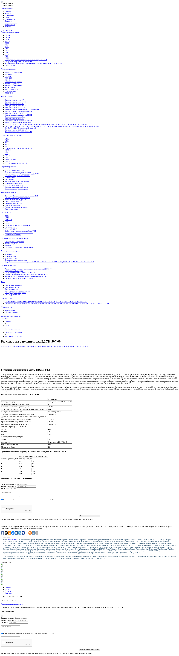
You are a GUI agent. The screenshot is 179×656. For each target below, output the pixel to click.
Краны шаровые (10, 256)
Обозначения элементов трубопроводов (19, 247)
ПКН (7, 139)
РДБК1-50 (8, 78)
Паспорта (4, 318)
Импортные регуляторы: (13, 82)
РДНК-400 (8, 74)
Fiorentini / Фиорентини (13, 85)
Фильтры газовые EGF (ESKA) (16, 130)
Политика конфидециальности (12, 604)
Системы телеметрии (8, 265)
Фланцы (8, 245)
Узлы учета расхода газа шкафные (17, 181)
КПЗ (6, 142)
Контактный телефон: (8, 486)
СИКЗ (7, 216)
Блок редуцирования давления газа (17, 291)
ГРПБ (7, 54)
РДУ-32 (7, 80)
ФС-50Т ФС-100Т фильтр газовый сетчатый (20, 128)
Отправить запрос (7, 8)
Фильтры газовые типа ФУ (14, 119)
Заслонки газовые (11, 258)
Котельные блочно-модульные (15, 200)
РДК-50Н (8, 76)
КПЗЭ (7, 144)
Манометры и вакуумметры (11, 316)
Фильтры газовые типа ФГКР (15, 102)
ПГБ (6, 56)
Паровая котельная (11, 209)
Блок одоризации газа (12, 295)
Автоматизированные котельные (16, 207)
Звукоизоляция (10, 311)
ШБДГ (7, 50)
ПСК (6, 157)
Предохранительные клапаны (11, 135)
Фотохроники (10, 25)
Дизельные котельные (13, 205)
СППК (7, 161)
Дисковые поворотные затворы (16, 260)
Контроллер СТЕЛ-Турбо (14, 271)
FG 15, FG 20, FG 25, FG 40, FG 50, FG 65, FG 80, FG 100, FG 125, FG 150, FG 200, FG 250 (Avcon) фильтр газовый (46, 124)
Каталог (8, 13)
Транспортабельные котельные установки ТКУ (21, 196)
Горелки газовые (7, 298)
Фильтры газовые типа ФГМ (15, 117)
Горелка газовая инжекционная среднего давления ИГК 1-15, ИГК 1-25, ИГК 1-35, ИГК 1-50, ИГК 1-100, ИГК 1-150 (46, 302)
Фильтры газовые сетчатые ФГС (16, 106)
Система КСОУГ (11, 229)
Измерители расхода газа (14, 185)
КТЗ (6, 152)
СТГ (6, 222)
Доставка (8, 591)
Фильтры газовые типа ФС (14, 104)
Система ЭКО (10, 227)
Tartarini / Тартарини (12, 84)
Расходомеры (9, 179)
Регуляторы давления (8, 69)
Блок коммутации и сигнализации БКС (19, 233)
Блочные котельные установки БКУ (17, 198)
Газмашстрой (13, 540)
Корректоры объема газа (13, 183)
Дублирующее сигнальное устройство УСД (20, 231)
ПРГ (6, 48)
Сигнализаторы (6, 212)
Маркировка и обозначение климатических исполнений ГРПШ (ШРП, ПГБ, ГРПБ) (34, 63)
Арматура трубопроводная (10, 251)
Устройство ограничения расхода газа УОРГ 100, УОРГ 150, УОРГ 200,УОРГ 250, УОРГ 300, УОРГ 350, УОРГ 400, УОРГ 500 (49, 262)
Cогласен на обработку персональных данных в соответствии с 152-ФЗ (28, 500)
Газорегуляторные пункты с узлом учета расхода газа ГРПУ (26, 60)
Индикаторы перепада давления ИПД (18, 111)
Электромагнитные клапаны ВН (16, 163)
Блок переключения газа (13, 285)
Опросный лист (10, 65)
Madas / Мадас (10, 87)
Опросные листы (11, 23)
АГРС (3, 282)
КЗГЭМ (7, 150)
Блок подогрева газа (12, 287)
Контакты (8, 26)
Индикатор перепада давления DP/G (18, 122)
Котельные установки (8, 192)
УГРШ (7, 41)
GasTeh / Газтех (10, 91)
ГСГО (7, 43)
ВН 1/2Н (8, 156)
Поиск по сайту (6, 30)
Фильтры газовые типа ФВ (14, 113)
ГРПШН (8, 37)
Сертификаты (10, 19)
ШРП (7, 39)
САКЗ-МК (8, 220)
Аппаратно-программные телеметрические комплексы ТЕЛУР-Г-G (29, 269)
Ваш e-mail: (5, 488)
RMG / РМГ (9, 93)
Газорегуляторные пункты (10, 32)
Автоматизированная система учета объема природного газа (26, 274)
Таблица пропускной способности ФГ (18, 132)
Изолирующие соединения (14, 242)
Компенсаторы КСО (12, 243)
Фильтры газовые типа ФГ (14, 100)
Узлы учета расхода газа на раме (16, 189)
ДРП (6, 45)
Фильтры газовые (7, 96)
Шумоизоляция (6, 307)
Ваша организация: (7, 484)
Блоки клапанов (10, 159)
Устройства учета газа (8, 167)
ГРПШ (7, 35)
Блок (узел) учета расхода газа (15, 293)
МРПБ (7, 58)
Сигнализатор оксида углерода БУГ (17, 225)
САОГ (7, 223)
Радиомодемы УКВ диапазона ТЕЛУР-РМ (20, 278)
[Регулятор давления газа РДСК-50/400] (89, 356)
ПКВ (6, 141)
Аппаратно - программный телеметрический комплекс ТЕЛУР (27, 276)
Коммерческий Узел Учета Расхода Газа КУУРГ (22, 174)
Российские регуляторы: (13, 72)
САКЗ (7, 218)
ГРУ (6, 52)
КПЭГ (7, 146)
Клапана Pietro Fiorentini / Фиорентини (18, 148)
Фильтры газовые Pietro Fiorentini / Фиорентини (22, 109)
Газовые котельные (12, 201)
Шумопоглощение (11, 312)
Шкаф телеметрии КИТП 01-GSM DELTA (20, 273)
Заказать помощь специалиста (89, 516)
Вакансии (8, 21)
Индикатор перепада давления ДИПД (18, 115)
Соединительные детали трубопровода (14, 238)
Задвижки (8, 254)
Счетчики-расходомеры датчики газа (18, 172)
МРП (7, 47)
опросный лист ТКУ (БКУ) (14, 203)
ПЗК (6, 154)
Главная (8, 12)
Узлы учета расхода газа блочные (16, 187)
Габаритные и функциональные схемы (18, 62)
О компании (9, 15)
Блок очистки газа (11, 289)
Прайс (7, 17)
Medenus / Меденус (11, 89)
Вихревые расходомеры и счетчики (17, 176)
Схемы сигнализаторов (13, 235)
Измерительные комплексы (14, 170)
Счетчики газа (10, 178)
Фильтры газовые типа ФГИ (15, 107)
